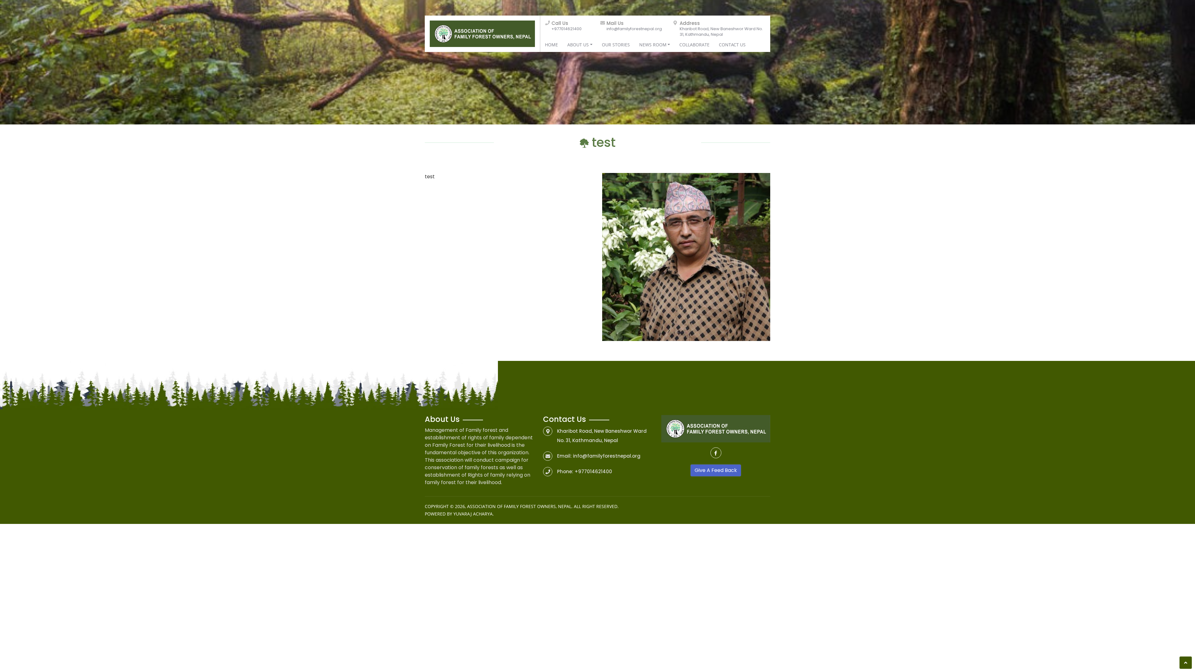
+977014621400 (566, 29)
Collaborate (694, 45)
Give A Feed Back (716, 470)
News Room (653, 45)
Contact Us (732, 45)
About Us (578, 45)
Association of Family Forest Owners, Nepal (519, 506)
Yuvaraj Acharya (473, 514)
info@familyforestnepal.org (634, 29)
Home (551, 45)
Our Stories (616, 45)
